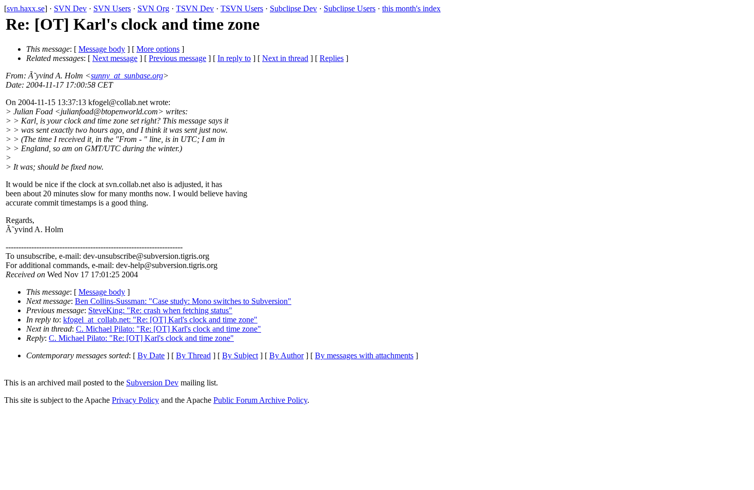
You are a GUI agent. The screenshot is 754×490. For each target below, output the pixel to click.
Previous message (177, 58)
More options (158, 49)
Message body (101, 49)
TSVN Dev (195, 8)
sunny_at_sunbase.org (127, 75)
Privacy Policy (135, 400)
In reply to (234, 58)
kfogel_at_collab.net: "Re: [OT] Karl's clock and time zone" (160, 319)
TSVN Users (242, 8)
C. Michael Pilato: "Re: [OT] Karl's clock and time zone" (168, 328)
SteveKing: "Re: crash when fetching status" (160, 310)
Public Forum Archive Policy (260, 400)
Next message (114, 58)
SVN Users (112, 8)
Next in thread (285, 58)
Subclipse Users (349, 8)
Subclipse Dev (293, 8)
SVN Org (153, 8)
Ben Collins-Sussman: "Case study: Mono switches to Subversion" (183, 301)
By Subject (240, 355)
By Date (151, 355)
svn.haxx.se (26, 8)
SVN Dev (70, 8)
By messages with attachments (364, 355)
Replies (332, 58)
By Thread (193, 355)
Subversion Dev (152, 382)
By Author (286, 355)
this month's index (411, 8)
